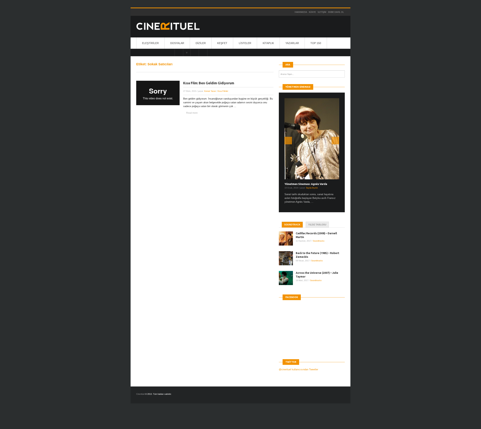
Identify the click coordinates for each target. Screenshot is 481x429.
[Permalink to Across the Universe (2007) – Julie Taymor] (287, 278)
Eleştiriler (150, 43)
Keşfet (222, 43)
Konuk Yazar (210, 91)
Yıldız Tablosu (317, 224)
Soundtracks (318, 241)
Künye (312, 12)
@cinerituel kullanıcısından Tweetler (298, 369)
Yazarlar (292, 43)
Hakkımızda (301, 12)
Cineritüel (140, 394)
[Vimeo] (187, 52)
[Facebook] (203, 52)
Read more (192, 113)
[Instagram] (179, 52)
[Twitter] (194, 52)
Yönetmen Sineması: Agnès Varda (305, 184)
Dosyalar (177, 43)
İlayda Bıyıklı (312, 188)
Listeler (245, 43)
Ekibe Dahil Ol (336, 12)
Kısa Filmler (223, 91)
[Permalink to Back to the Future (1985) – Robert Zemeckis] (287, 258)
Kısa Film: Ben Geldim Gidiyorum (208, 83)
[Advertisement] (68, 419)
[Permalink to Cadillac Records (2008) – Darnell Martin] (287, 238)
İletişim (322, 12)
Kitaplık (268, 43)
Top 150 (315, 43)
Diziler (201, 43)
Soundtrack (292, 224)
